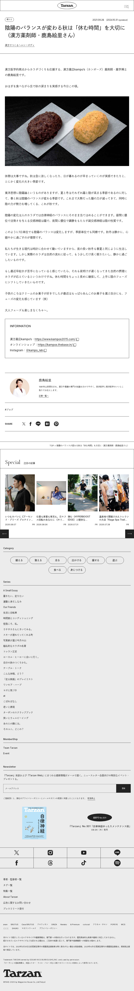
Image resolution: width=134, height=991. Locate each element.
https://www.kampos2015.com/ (55, 339)
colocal (86, 924)
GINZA (54, 924)
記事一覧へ (44, 396)
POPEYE (114, 924)
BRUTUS (14, 924)
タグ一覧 (7, 885)
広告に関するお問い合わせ (17, 902)
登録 (123, 788)
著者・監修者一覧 (12, 879)
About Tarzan (10, 896)
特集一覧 (7, 891)
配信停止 (91, 798)
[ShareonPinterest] (56, 423)
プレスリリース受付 (13, 908)
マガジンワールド (29, 928)
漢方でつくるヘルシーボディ (20, 45)
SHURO (15, 928)
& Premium (75, 924)
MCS (123, 924)
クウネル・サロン (100, 924)
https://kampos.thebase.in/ (55, 344)
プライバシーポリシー (48, 928)
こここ (6, 928)
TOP (52, 445)
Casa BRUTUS (28, 924)
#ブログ (9, 409)
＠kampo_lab (34, 350)
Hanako (63, 924)
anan (5, 924)
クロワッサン (42, 924)
